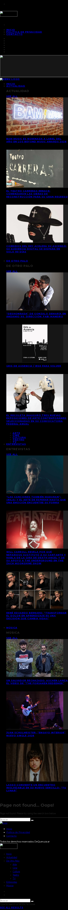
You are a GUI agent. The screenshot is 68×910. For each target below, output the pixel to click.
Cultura (19, 437)
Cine (16, 435)
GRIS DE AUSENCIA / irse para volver (33, 366)
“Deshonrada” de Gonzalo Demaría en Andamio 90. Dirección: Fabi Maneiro (36, 315)
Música (11, 627)
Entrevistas (16, 444)
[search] (32, 820)
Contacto (14, 34)
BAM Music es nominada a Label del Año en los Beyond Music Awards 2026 (36, 140)
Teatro (19, 439)
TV (14, 878)
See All (12, 96)
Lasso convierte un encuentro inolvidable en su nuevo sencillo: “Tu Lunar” (36, 787)
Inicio (9, 828)
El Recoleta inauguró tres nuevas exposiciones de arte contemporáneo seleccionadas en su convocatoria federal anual (36, 419)
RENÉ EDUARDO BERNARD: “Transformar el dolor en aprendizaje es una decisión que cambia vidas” (36, 615)
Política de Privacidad (24, 32)
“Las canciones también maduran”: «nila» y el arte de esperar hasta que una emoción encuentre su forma (36, 499)
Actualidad (15, 86)
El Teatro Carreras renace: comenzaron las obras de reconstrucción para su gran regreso (37, 194)
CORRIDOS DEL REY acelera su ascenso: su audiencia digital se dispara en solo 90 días (36, 249)
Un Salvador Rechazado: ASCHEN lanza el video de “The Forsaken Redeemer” (37, 682)
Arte (16, 433)
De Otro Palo (17, 260)
